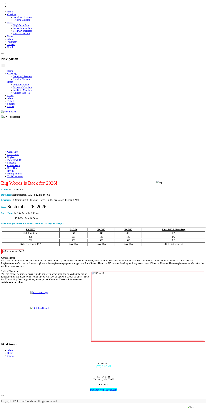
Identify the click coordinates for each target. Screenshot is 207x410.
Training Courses (21, 20)
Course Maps (13, 165)
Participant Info (14, 173)
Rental (10, 36)
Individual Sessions (22, 17)
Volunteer (12, 41)
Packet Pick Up (14, 160)
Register (11, 157)
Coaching (12, 14)
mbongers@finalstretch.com (103, 389)
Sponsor (11, 44)
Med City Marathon (22, 30)
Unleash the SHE (21, 33)
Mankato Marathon (22, 28)
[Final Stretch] (8, 111)
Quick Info (12, 151)
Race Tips (12, 168)
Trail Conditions (15, 176)
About (10, 39)
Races (10, 22)
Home (10, 11)
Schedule (11, 162)
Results (10, 47)
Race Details (13, 154)
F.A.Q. (10, 355)
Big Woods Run (21, 25)
